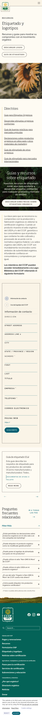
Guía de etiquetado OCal (17, 457)
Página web (11, 418)
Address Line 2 (13, 334)
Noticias (5, 689)
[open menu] (39, 3)
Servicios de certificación (13, 668)
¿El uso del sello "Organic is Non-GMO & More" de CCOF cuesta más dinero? (18, 576)
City (7, 343)
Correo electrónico (17, 408)
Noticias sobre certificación (14, 655)
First (7, 365)
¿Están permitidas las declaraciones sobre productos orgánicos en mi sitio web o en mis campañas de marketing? (19, 536)
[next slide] (37, 496)
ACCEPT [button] (16, 713)
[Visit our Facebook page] (29, 614)
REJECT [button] (6, 713)
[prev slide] (5, 496)
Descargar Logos (13, 47)
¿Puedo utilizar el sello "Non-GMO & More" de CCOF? (19, 560)
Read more (13, 486)
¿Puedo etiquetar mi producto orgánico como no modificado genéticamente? (18, 545)
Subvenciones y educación (14, 672)
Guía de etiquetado (14, 54)
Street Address (13, 325)
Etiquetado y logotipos (12, 651)
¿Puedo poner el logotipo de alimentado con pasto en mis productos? (18, 553)
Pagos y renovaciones (11, 639)
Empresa (10, 388)
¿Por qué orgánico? (10, 681)
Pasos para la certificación (13, 664)
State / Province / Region (19, 351)
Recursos (6, 643)
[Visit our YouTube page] (38, 614)
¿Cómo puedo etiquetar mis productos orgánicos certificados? (18, 584)
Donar (4, 694)
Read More (15, 708)
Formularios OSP (9, 647)
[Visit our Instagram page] (33, 614)
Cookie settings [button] (26, 708)
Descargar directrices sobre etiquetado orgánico (21, 203)
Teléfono (10, 398)
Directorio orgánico (10, 685)
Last (7, 374)
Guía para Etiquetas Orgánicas (18, 115)
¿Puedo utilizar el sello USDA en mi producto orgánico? (16, 568)
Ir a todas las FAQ (34, 512)
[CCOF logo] (5, 6)
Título (9, 378)
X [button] (40, 699)
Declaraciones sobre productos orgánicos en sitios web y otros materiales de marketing (19, 141)
